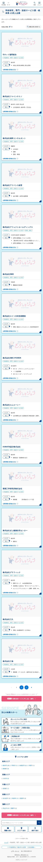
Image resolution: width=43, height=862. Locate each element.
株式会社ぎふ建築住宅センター (15, 530)
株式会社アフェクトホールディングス (18, 227)
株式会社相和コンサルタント (14, 138)
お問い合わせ (15, 851)
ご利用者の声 (15, 736)
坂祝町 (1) (6, 788)
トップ (6, 842)
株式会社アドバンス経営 (12, 185)
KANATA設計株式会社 (12, 446)
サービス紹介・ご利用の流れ (20, 728)
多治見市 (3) (6, 798)
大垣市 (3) (6, 778)
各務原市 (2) (23, 765)
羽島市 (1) (14, 765)
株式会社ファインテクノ (12, 96)
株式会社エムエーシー (11, 405)
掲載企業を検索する (34, 27)
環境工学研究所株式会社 (12, 488)
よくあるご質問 (16, 745)
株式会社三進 (8, 661)
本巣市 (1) (31, 765)
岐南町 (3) (6, 768)
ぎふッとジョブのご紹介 (19, 719)
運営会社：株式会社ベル (21, 855)
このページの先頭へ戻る (21, 838)
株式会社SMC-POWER (12, 358)
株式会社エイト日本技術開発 (14, 316)
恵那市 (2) (23, 798)
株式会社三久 (8, 619)
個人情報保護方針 (26, 851)
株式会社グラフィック (11, 572)
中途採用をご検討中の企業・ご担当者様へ (22, 847)
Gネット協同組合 (9, 54)
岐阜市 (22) (6, 765)
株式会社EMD (8, 274)
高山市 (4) (6, 808)
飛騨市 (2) (14, 808)
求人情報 (4, 4)
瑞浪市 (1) (15, 798)
